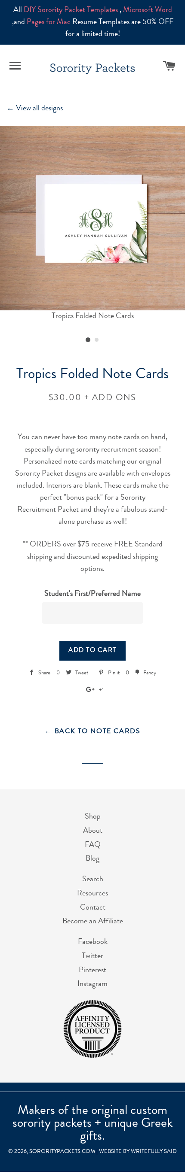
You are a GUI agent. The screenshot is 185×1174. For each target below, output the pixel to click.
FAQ (93, 845)
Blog (92, 859)
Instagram (92, 984)
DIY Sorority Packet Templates (71, 10)
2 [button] (96, 340)
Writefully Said (154, 1152)
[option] (92, 224)
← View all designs (34, 108)
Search (92, 879)
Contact (92, 908)
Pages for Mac (49, 22)
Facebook (93, 942)
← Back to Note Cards (93, 731)
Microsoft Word (147, 10)
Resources (92, 894)
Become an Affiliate (92, 921)
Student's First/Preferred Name (92, 594)
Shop (93, 817)
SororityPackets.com (62, 1152)
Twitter (92, 956)
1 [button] (88, 340)
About (92, 831)
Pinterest (92, 970)
